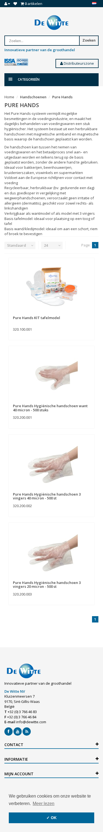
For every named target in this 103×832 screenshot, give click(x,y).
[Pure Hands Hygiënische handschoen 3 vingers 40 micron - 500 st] (51, 463)
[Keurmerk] (16, 62)
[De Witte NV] (51, 22)
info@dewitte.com (31, 721)
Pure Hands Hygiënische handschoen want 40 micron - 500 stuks (50, 407)
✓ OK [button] (51, 817)
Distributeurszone (78, 63)
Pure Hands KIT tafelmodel (36, 317)
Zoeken (89, 40)
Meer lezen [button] (43, 803)
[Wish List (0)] (15, 3)
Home (9, 96)
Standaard (16, 245)
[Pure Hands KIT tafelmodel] (51, 287)
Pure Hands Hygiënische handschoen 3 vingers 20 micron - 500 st (47, 584)
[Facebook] (8, 731)
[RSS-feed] (27, 731)
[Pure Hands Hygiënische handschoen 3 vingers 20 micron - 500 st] (51, 552)
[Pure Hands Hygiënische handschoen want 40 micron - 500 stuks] (51, 375)
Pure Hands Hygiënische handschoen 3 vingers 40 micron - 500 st (47, 496)
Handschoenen (33, 96)
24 (46, 245)
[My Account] (7, 3)
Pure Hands (62, 96)
